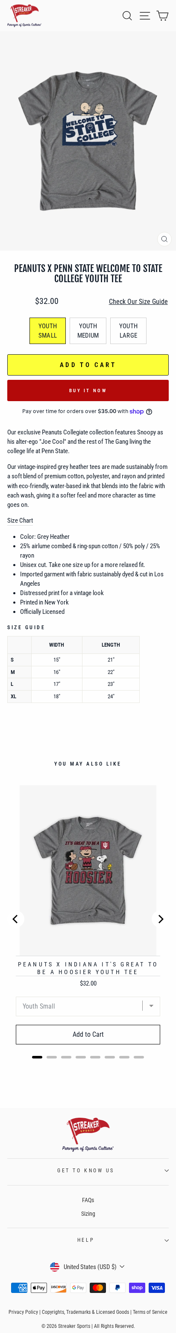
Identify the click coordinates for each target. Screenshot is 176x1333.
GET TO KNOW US (85, 1171)
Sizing (88, 1213)
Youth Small (47, 330)
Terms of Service (150, 1312)
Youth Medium (88, 330)
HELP (85, 1240)
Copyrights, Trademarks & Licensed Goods (85, 1312)
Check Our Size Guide (138, 302)
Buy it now (88, 390)
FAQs (88, 1200)
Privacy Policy (23, 1312)
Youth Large (128, 330)
